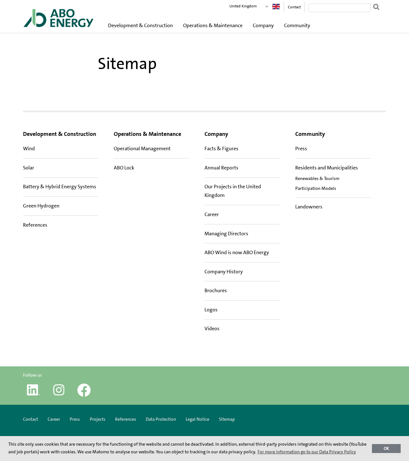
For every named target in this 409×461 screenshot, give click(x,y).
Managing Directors (226, 233)
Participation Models (315, 188)
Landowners (308, 206)
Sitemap (227, 419)
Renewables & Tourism (317, 178)
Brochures (215, 290)
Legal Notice (197, 419)
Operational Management (142, 148)
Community (297, 25)
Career (211, 214)
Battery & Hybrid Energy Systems (59, 186)
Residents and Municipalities (326, 167)
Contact (294, 7)
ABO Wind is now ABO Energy (236, 252)
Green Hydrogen (41, 205)
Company (263, 25)
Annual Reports (221, 167)
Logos (211, 309)
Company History (223, 271)
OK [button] (386, 448)
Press (301, 148)
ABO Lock (124, 167)
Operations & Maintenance (213, 25)
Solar (28, 167)
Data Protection (161, 419)
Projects (97, 419)
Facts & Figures (221, 148)
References (35, 225)
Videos (212, 328)
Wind (29, 148)
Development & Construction (140, 25)
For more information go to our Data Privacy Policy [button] (307, 452)
